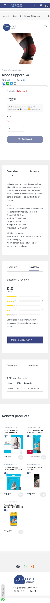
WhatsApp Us (35, 109)
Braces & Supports (32, 16)
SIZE (9, 116)
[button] (45, 25)
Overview (12, 171)
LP (24, 80)
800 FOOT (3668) (25, 591)
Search (35, 5)
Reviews (34, 171)
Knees (18, 70)
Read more (20, 457)
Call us (24, 109)
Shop (15, 16)
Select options (43, 494)
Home (4, 16)
